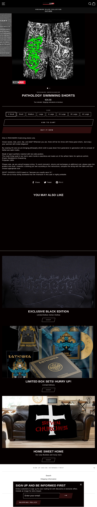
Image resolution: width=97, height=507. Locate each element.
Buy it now (47, 130)
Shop (48, 319)
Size (48, 110)
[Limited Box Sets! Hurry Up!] (48, 352)
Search (48, 476)
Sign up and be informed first (48, 467)
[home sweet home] (48, 422)
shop (48, 390)
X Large (51, 114)
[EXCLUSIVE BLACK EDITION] (48, 282)
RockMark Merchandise (48, 92)
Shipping (45, 102)
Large (41, 114)
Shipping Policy (28, 502)
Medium (31, 114)
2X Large (62, 114)
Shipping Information (48, 479)
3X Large (73, 114)
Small (21, 114)
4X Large (85, 114)
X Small (11, 114)
